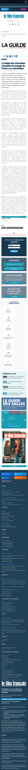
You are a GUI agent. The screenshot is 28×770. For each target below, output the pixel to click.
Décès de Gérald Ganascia (7, 561)
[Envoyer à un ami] (4, 56)
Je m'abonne (14, 466)
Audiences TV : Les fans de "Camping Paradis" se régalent (13, 580)
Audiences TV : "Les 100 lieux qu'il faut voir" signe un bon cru (13, 582)
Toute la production (14, 426)
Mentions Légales (5, 658)
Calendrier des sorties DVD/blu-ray (9, 647)
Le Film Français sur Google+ (7, 672)
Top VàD (3, 641)
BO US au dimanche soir (6, 525)
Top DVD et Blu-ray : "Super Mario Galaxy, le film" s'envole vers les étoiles (13, 377)
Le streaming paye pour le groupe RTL (9, 629)
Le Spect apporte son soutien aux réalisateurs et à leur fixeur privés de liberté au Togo (13, 559)
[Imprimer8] (7, 56)
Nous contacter (5, 656)
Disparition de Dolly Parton (7, 502)
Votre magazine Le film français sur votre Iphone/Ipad (12, 675)
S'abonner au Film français (7, 602)
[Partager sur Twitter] (13, 56)
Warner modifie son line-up (7, 493)
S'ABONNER (23, 9)
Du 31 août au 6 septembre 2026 (8, 542)
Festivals (3, 533)
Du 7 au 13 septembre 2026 (7, 543)
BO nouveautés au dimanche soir (8, 516)
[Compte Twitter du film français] (15, 24)
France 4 (4, 227)
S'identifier (5, 9)
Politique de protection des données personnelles (12, 659)
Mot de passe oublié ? (14, 9)
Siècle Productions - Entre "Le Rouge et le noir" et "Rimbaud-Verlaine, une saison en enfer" (14, 556)
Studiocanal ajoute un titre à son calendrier (10, 492)
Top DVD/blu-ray (5, 639)
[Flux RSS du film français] (9, 24)
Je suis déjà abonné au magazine (14, 264)
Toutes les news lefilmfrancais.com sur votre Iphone (12, 674)
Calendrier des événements (7, 608)
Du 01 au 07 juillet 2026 (6, 595)
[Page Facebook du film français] (12, 24)
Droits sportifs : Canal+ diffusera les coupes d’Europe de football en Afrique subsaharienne (13, 567)
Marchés (3, 534)
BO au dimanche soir (6, 514)
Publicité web (4, 665)
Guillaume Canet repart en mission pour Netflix (11, 624)
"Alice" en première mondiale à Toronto (9, 569)
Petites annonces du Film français (8, 609)
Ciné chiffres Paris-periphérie (7, 520)
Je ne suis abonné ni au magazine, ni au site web (14, 269)
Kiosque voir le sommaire (7, 603)
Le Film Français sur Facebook (7, 669)
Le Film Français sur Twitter (7, 671)
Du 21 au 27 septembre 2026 (7, 546)
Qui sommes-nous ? (6, 655)
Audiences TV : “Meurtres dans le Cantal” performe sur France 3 (14, 584)
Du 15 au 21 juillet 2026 (6, 593)
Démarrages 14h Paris (6, 513)
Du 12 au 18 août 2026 (6, 591)
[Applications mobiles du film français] (18, 24)
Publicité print (4, 666)
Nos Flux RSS (4, 678)
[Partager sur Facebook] (10, 56)
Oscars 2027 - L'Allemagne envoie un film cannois (11, 504)
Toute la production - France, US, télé (9, 606)
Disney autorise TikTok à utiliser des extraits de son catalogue (14, 630)
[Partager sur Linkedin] (16, 56)
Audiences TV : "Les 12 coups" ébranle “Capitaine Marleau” (13, 586)
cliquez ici (14, 282)
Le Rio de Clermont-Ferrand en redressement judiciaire (13, 495)
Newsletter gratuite (6, 605)
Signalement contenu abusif (7, 662)
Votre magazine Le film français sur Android (10, 677)
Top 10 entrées (4, 517)
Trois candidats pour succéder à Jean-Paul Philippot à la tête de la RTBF (13, 571)
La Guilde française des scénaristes (15, 227)
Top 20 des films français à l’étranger (9, 526)
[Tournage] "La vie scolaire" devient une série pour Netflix (13, 619)
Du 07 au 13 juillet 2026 (6, 594)
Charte (3, 668)
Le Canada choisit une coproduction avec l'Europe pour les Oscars (13, 500)
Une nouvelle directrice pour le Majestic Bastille (12, 382)
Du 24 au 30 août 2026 (6, 540)
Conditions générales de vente (8, 661)
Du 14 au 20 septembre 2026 (7, 545)
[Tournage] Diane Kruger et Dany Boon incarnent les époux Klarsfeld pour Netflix (13, 622)
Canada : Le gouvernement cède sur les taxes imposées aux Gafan (13, 633)
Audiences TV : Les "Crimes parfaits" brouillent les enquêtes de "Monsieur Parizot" (14, 388)
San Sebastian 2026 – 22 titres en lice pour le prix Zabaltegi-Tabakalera (13, 394)
